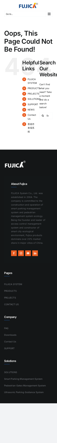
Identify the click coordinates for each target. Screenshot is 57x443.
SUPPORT (33, 104)
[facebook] (14, 253)
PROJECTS (33, 93)
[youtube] (28, 253)
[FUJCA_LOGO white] (15, 161)
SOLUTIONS (34, 99)
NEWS (31, 109)
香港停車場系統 (31, 128)
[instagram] (21, 253)
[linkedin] (35, 253)
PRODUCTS (34, 88)
